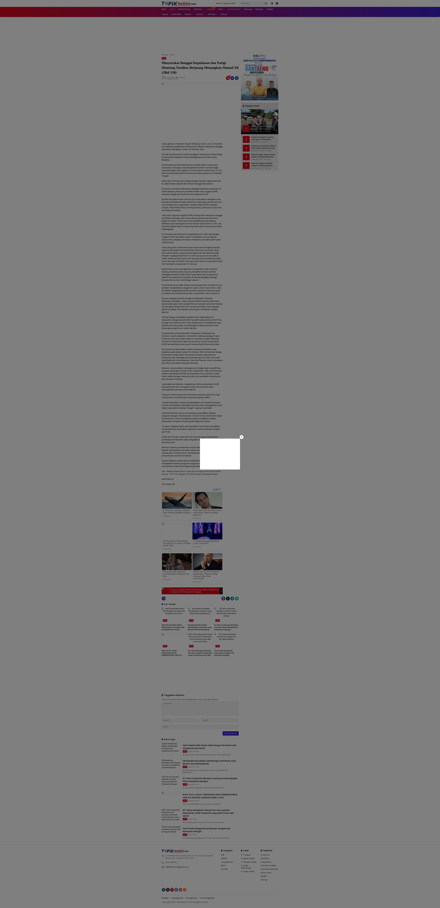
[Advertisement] (220, 454)
